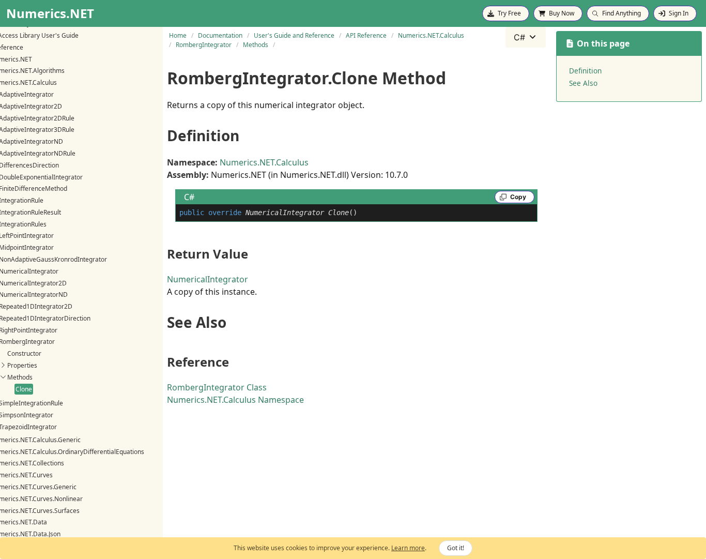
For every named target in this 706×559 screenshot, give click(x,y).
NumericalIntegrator (207, 279)
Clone (24, 388)
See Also (583, 83)
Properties (22, 365)
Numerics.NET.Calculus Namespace (235, 399)
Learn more (408, 547)
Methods (20, 376)
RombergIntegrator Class (217, 387)
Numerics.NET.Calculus (264, 162)
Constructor (24, 353)
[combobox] (525, 37)
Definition (585, 70)
